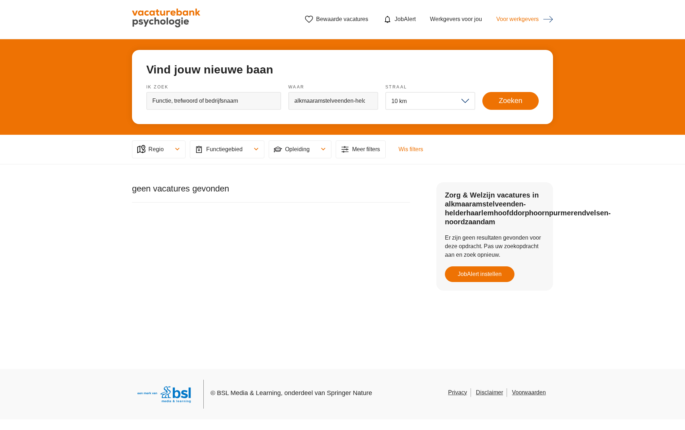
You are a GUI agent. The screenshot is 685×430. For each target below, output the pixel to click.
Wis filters (411, 149)
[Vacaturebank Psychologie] (166, 19)
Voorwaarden (529, 392)
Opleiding (297, 149)
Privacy (457, 392)
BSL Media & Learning (249, 392)
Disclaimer (489, 392)
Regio (156, 149)
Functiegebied (224, 149)
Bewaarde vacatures (342, 19)
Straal (396, 87)
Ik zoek (157, 87)
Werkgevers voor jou (456, 19)
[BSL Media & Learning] (164, 396)
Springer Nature (349, 392)
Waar (296, 87)
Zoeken (510, 100)
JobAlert (405, 19)
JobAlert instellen (480, 274)
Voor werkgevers (517, 19)
